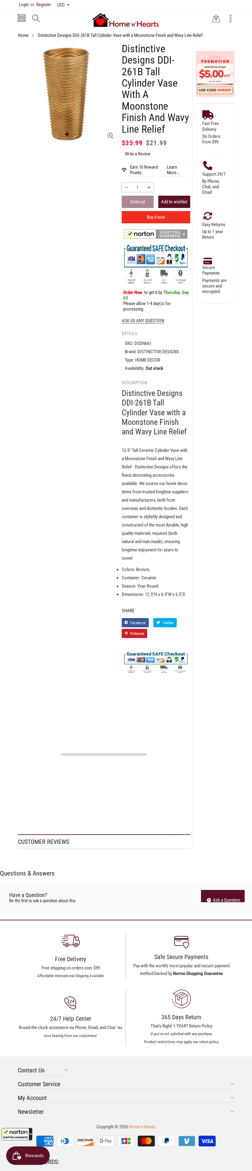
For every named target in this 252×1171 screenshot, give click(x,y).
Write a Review (138, 154)
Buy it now (156, 217)
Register (40, 4)
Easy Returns (213, 224)
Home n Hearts (142, 1127)
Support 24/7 (214, 174)
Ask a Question (226, 899)
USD (61, 5)
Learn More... (173, 169)
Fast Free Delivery (210, 126)
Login (24, 4)
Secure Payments (211, 270)
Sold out (137, 202)
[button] (17, 1134)
